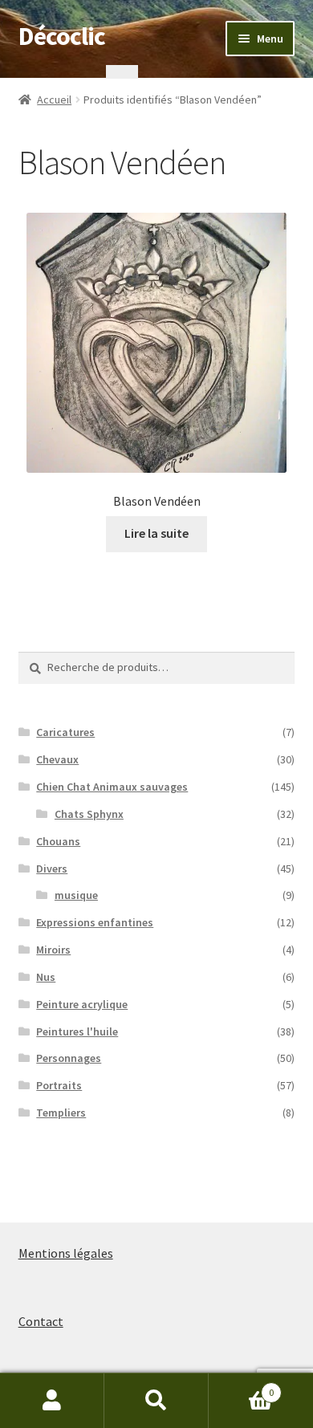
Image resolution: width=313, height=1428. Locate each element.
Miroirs (53, 949)
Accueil (54, 99)
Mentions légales (65, 1253)
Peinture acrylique (82, 1004)
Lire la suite (156, 533)
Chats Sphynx (89, 814)
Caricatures (65, 732)
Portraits (59, 1085)
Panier (241, 1386)
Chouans (58, 841)
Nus (45, 977)
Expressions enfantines (94, 922)
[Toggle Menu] (122, 72)
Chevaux (57, 759)
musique (76, 895)
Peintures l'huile (77, 1031)
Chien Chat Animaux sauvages (112, 786)
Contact (40, 1321)
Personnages (68, 1058)
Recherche (156, 1400)
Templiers (61, 1112)
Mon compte (52, 1400)
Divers (51, 868)
